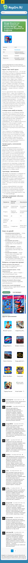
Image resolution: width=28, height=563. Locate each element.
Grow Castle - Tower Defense (20, 391)
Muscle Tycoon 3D (8, 330)
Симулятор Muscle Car (20, 330)
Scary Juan (20, 376)
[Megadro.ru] (14, 7)
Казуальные (17, 49)
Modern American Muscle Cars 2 (20, 346)
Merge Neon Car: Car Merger (8, 346)
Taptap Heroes (8, 391)
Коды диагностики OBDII (20, 361)
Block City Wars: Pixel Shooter (8, 376)
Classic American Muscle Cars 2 (8, 361)
